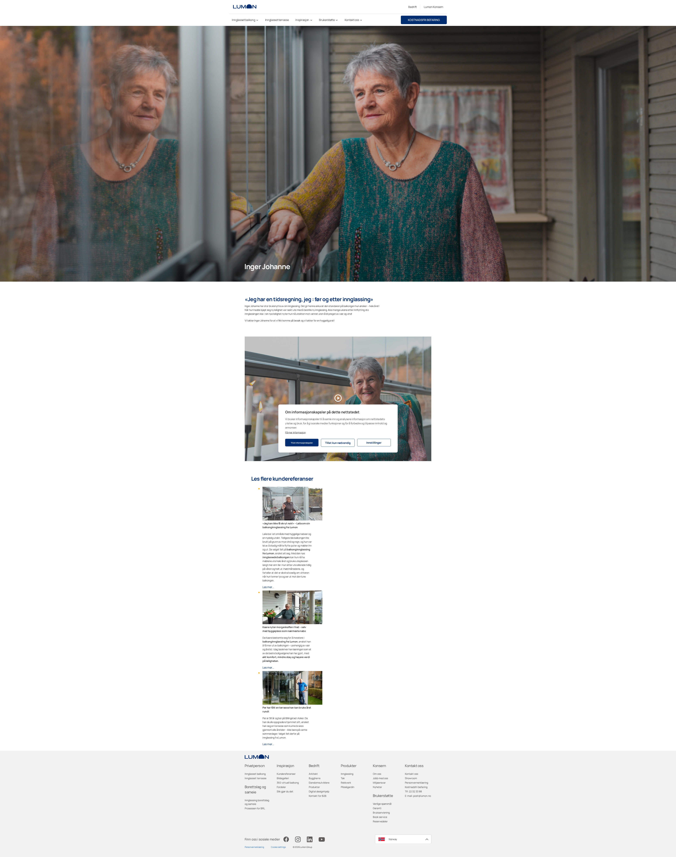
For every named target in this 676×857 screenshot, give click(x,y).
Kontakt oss (411, 773)
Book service (380, 817)
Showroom (411, 778)
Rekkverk (346, 782)
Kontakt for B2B (317, 795)
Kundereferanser (286, 773)
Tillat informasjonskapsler (302, 442)
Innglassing (347, 773)
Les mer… (268, 587)
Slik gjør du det (285, 791)
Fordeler (281, 787)
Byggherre (314, 778)
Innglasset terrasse (255, 778)
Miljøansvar (379, 782)
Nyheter (377, 787)
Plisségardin (347, 787)
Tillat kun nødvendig (337, 443)
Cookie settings (278, 847)
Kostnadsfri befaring (424, 20)
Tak (343, 778)
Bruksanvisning (381, 812)
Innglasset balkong (255, 773)
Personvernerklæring (416, 782)
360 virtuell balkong (288, 782)
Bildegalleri (283, 778)
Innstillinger (373, 442)
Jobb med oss (380, 778)
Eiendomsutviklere (319, 782)
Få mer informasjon (295, 432)
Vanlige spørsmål (382, 803)
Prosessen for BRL (255, 808)
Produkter (314, 787)
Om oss (377, 773)
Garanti (377, 808)
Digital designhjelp (319, 791)
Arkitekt (313, 773)
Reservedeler (380, 821)
